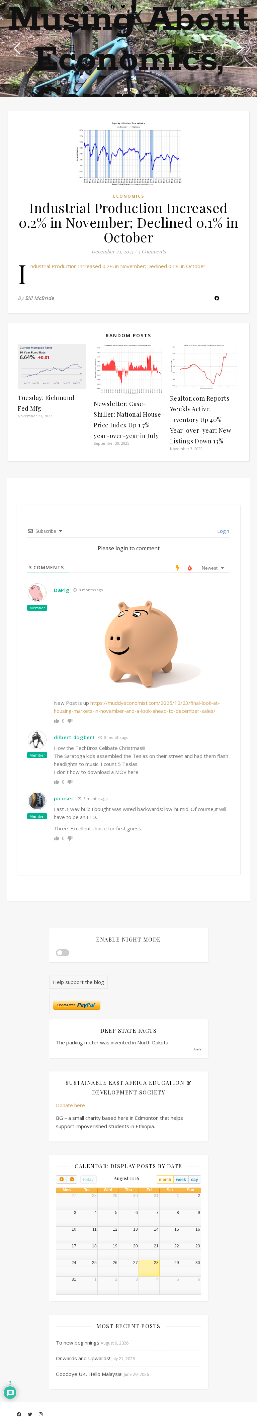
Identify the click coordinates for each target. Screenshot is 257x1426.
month (165, 1179)
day (194, 1179)
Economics (128, 196)
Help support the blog (78, 982)
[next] (72, 1179)
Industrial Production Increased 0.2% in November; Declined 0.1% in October (117, 266)
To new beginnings (77, 1342)
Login (222, 531)
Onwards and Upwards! (83, 1358)
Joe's (197, 1049)
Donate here (70, 1105)
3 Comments (152, 251)
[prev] (61, 1179)
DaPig (62, 590)
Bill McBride (39, 298)
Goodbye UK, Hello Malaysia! (89, 1374)
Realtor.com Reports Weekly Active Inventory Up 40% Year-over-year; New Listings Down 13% (201, 419)
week (181, 1179)
